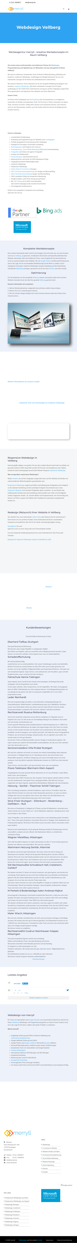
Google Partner (46, 261)
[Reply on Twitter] (15, 993)
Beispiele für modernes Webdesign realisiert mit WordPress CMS (29, 539)
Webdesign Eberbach (12, 1215)
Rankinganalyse (16, 147)
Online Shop (15, 169)
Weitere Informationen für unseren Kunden (24, 382)
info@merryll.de (11, 1160)
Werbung (35, 277)
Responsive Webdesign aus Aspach (17, 1201)
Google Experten (34, 1020)
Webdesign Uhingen (12, 1225)
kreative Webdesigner (18, 1050)
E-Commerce (25, 169)
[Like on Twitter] (22, 993)
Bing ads (46, 1043)
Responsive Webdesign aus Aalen (16, 1198)
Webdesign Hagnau (11, 1221)
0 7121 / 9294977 (15, 2)
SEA (12, 174)
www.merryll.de (11, 1162)
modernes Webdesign (21, 86)
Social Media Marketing (31, 149)
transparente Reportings (19, 1060)
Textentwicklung (16, 149)
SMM (41, 149)
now (19, 990)
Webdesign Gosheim (12, 1218)
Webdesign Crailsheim (12, 1208)
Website (29, 608)
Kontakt (45, 1172)
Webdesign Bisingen (12, 1204)
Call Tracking (17, 181)
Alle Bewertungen (39, 959)
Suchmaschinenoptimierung (24, 171)
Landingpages (50, 139)
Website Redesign (48, 1162)
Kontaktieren (12, 526)
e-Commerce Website (49, 1148)
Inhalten (15, 478)
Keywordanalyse (16, 157)
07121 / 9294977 (18, 1155)
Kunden (51, 268)
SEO (12, 171)
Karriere (45, 1168)
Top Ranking (33, 99)
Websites (49, 587)
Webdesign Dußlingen (12, 1211)
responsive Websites (15, 490)
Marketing (19, 268)
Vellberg (18, 256)
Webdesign (55, 65)
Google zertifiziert (30, 1043)
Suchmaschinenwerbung (23, 174)
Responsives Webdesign (16, 485)
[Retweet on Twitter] (18, 993)
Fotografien (15, 152)
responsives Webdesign (57, 470)
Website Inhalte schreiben (51, 1151)
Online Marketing (48, 1165)
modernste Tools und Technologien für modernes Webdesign (42, 403)
